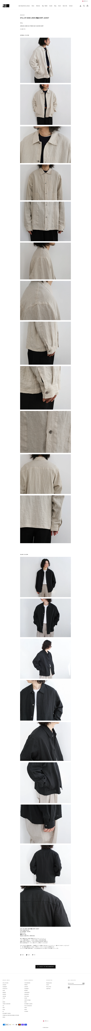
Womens (38, 5)
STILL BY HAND (5, 982)
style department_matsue (24, 5)
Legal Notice (48, 988)
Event (59, 5)
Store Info (65, 5)
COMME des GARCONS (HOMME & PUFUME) (11, 1015)
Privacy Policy (48, 986)
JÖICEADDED (26, 992)
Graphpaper (5, 986)
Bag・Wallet (44, 5)
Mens (33, 5)
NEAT (4, 1007)
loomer (4, 1009)
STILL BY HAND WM (28, 1005)
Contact (70, 5)
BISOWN (4, 992)
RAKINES (4, 994)
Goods (50, 5)
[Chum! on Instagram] (69, 987)
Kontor (4, 990)
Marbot (4, 1017)
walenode (4, 996)
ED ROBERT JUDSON (7, 1013)
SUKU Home (26, 996)
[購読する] (83, 983)
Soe (3, 1005)
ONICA (25, 1007)
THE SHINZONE (27, 982)
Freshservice (5, 988)
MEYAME (26, 990)
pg (3, 1011)
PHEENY (26, 984)
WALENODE (26, 994)
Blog (55, 5)
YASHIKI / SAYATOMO (6, 1003)
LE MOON (26, 1011)
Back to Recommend (46, 966)
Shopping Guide (49, 982)
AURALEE (4, 984)
